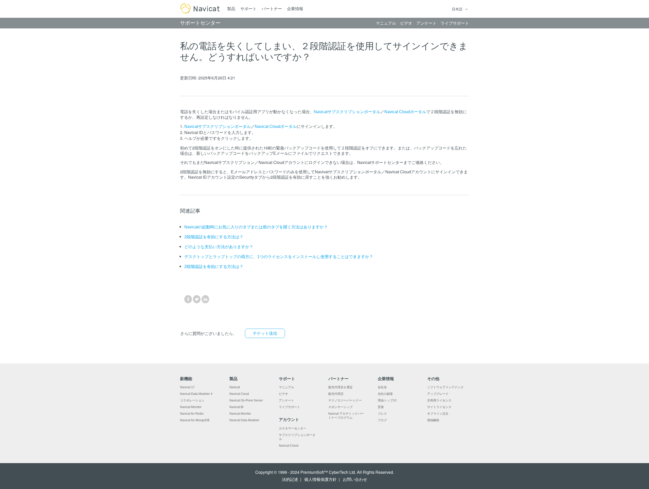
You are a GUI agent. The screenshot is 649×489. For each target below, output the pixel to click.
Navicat (234, 387)
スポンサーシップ (340, 407)
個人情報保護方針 (320, 479)
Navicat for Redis (192, 413)
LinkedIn (205, 299)
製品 (231, 9)
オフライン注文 (437, 413)
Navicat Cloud (239, 394)
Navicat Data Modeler (244, 420)
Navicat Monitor (191, 407)
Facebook (188, 299)
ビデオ (283, 394)
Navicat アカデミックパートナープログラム (346, 415)
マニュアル (286, 387)
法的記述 (290, 479)
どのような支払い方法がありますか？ (218, 247)
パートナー (272, 9)
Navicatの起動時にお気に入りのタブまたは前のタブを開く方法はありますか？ (256, 227)
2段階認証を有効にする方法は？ (213, 237)
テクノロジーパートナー (345, 400)
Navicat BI (236, 407)
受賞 (381, 407)
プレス (382, 413)
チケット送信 (265, 333)
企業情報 (295, 9)
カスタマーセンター (292, 428)
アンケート (286, 400)
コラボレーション (192, 400)
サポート (248, 9)
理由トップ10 (387, 400)
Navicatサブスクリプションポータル (347, 112)
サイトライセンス (439, 407)
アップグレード (437, 394)
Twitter (197, 299)
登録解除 (433, 420)
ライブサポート (289, 407)
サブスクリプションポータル (297, 437)
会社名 (382, 387)
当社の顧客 (385, 394)
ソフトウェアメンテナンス (445, 387)
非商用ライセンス (439, 400)
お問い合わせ (355, 479)
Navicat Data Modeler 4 (196, 394)
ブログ (382, 420)
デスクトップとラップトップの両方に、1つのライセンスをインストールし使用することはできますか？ (278, 257)
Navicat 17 (187, 387)
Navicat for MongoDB (194, 420)
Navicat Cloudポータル (405, 112)
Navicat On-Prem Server (246, 400)
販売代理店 (336, 394)
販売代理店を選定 (340, 387)
